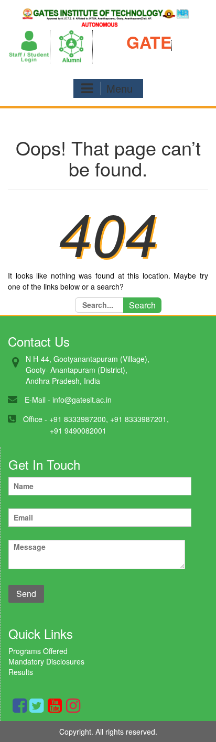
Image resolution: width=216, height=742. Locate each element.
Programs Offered (38, 651)
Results (20, 672)
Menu (119, 88)
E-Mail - (37, 399)
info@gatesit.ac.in (82, 399)
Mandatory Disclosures (46, 661)
